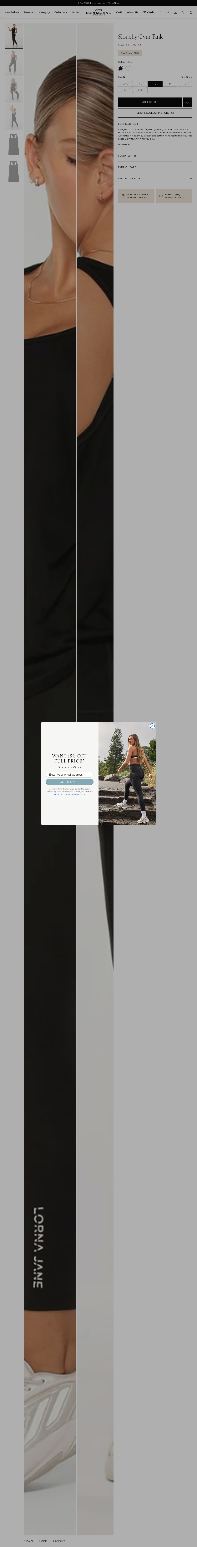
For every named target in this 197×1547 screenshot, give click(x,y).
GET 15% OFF (70, 782)
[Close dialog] (152, 726)
